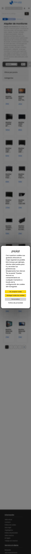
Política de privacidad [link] (15, 303)
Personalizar (15, 299)
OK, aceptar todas (15, 292)
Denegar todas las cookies (15, 295)
